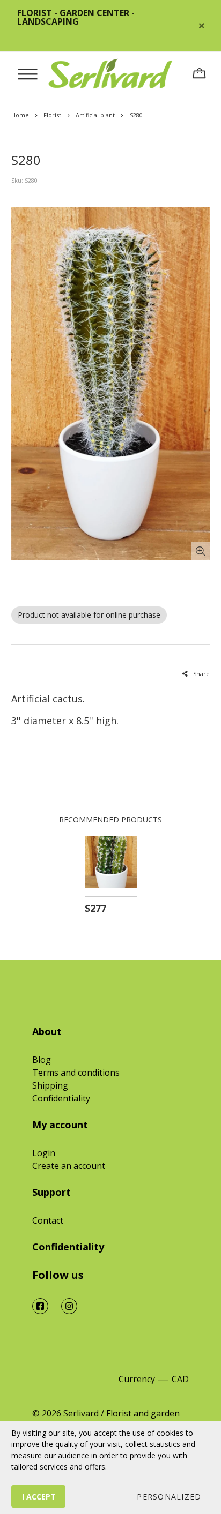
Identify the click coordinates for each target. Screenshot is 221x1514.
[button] (169, 1496)
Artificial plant (95, 115)
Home (20, 115)
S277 (95, 908)
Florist (52, 115)
